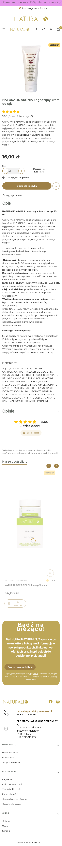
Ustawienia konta (10, 752)
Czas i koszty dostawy (12, 804)
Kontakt (6, 831)
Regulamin (34, 674)
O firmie (6, 821)
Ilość (4, 166)
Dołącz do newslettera (20, 667)
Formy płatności (9, 794)
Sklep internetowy (28, 842)
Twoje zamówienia (11, 762)
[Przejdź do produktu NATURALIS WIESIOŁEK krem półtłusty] (29, 523)
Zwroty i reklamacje (11, 789)
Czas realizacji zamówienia (14, 799)
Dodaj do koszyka (27, 185)
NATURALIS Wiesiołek (15, 580)
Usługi (5, 826)
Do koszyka (18, 603)
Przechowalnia (9, 757)
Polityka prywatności (12, 784)
